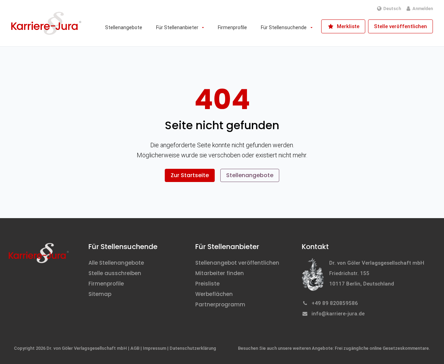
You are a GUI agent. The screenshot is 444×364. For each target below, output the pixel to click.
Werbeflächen (214, 294)
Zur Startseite (190, 175)
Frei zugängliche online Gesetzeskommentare (382, 348)
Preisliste (207, 283)
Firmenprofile (106, 283)
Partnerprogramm (220, 304)
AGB (134, 348)
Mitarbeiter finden (219, 273)
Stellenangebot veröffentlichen (237, 262)
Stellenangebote (249, 175)
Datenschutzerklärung (193, 348)
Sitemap (99, 294)
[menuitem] (123, 27)
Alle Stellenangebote (116, 262)
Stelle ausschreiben (114, 273)
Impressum (154, 348)
